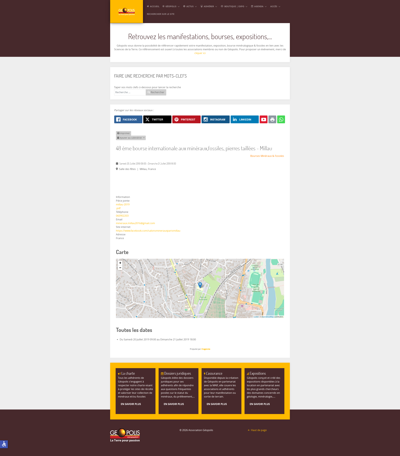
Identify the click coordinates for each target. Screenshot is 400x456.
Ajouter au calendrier (131, 138)
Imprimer (124, 133)
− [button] (120, 268)
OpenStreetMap (268, 316)
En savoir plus (131, 404)
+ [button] (120, 263)
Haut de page (258, 430)
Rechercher (157, 92)
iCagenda (205, 349)
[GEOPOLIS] (126, 11)
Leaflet (256, 316)
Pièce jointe (123, 200)
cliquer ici (200, 53)
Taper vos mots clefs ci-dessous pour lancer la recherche (147, 87)
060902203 (122, 215)
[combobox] (130, 92)
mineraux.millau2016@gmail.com (135, 223)
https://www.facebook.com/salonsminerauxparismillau (148, 230)
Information (123, 197)
